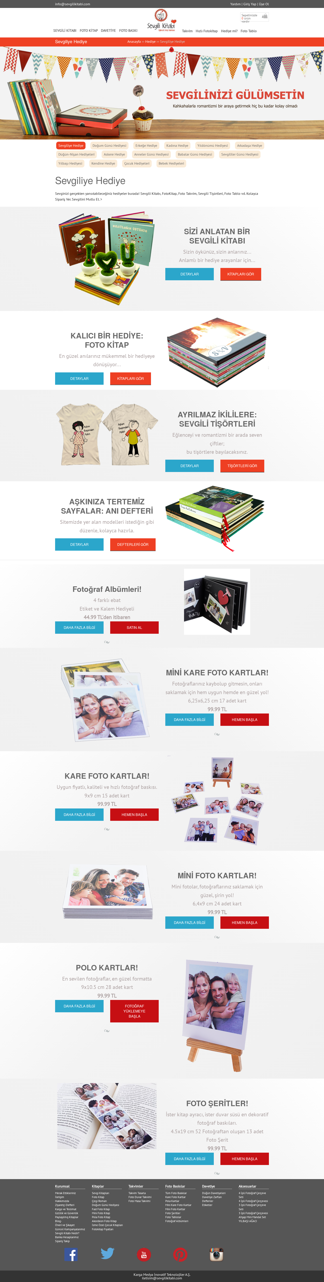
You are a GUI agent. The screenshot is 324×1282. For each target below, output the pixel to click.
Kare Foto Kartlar (175, 1197)
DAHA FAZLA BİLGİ (79, 627)
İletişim (59, 1197)
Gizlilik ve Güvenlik (66, 1213)
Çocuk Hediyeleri (136, 163)
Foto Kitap (98, 1197)
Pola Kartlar (172, 1201)
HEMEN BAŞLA (244, 719)
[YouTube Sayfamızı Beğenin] (144, 1255)
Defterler (207, 1201)
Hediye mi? (229, 31)
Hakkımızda (62, 1201)
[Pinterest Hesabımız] (180, 1255)
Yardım (235, 4)
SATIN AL (134, 627)
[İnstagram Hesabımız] (217, 1255)
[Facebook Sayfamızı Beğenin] (71, 1254)
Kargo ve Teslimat (65, 1209)
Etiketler (207, 1205)
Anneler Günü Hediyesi (151, 154)
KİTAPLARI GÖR (240, 274)
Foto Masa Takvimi (139, 1201)
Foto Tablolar (173, 1217)
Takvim (187, 31)
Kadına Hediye (177, 145)
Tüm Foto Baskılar (176, 1193)
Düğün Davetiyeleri (213, 1193)
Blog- (58, 1221)
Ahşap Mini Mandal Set (252, 1217)
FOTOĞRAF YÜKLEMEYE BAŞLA (134, 1011)
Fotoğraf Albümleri (176, 1221)
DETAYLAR (190, 274)
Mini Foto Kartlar (175, 1209)
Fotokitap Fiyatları (102, 1229)
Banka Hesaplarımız (67, 1237)
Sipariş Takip (62, 1241)
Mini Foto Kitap (101, 1213)
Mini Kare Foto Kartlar (178, 1205)
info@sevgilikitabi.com (72, 4)
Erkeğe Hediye (146, 145)
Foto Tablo (249, 31)
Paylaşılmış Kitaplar (66, 1217)
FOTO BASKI (128, 30)
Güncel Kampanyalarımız (70, 1229)
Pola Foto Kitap (101, 1217)
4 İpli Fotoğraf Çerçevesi (253, 1201)
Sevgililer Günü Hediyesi (239, 154)
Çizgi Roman (99, 1201)
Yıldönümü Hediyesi (212, 145)
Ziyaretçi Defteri (64, 1205)
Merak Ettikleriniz (65, 1193)
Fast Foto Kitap (101, 1209)
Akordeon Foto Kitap (104, 1221)
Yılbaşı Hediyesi (70, 163)
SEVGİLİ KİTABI (64, 30)
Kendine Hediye (103, 163)
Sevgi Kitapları (100, 1193)
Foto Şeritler (172, 1213)
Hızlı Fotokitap (207, 31)
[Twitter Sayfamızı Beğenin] (107, 1253)
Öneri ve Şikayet (64, 1225)
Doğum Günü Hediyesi (109, 145)
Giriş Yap (249, 4)
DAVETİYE (108, 30)
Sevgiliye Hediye (70, 145)
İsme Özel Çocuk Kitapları (107, 1225)
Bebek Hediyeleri (171, 163)
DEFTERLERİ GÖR (133, 544)
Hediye (150, 41)
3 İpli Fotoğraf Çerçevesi (253, 1213)
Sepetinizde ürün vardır (249, 18)
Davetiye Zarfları (212, 1197)
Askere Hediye (114, 154)
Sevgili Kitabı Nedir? (67, 1233)
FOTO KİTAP (89, 30)
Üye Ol (264, 4)
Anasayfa (134, 41)
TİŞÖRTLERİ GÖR (242, 465)
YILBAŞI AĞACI (248, 1221)
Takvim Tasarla (137, 1193)
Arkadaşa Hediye (249, 145)
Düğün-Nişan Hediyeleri (76, 154)
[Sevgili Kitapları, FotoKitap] (162, 20)
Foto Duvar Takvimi (139, 1197)
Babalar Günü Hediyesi (195, 154)
